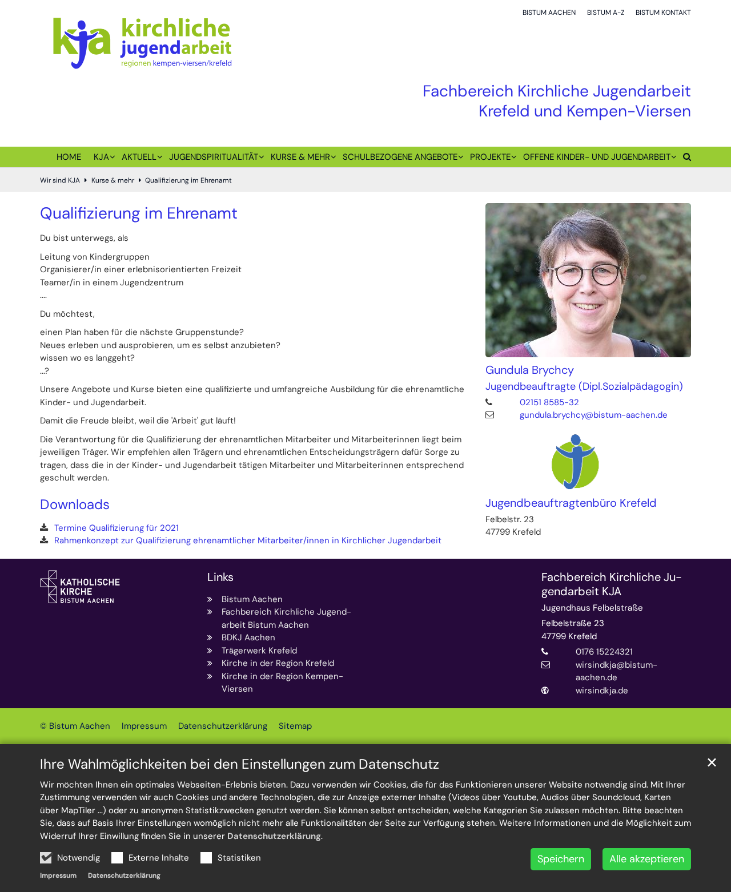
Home (69, 157)
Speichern (560, 859)
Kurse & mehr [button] (300, 157)
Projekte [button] (490, 157)
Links (220, 577)
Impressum (58, 875)
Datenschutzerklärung (274, 836)
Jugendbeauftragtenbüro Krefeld (571, 503)
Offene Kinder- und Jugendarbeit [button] (596, 157)
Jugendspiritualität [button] (213, 157)
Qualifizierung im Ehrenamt (188, 180)
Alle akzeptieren (646, 859)
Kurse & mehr (112, 180)
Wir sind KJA (60, 180)
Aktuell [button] (139, 157)
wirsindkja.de (602, 690)
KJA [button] (101, 157)
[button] (684, 159)
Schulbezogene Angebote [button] (400, 157)
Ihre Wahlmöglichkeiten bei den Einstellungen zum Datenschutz (239, 764)
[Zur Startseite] (142, 43)
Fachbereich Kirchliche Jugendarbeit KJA (611, 584)
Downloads (75, 504)
